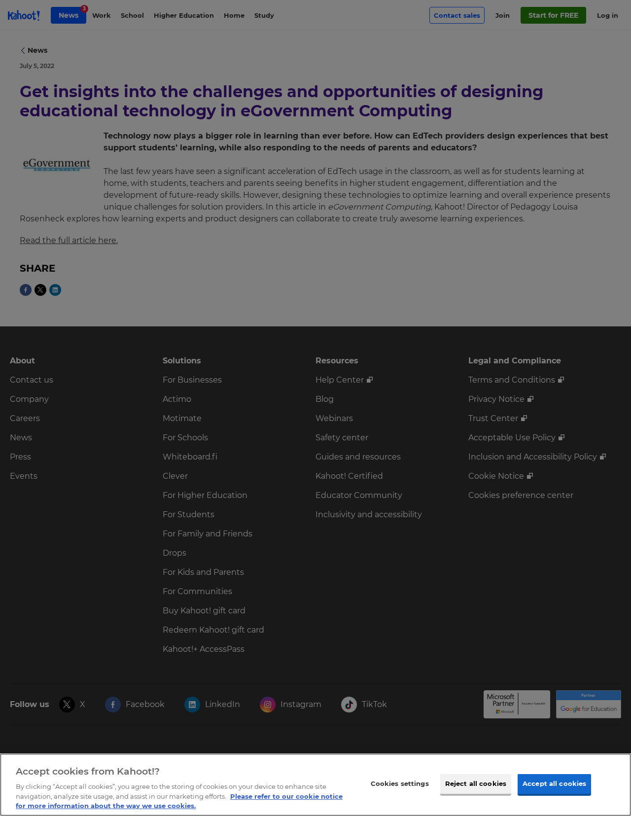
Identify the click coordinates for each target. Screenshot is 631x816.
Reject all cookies (475, 783)
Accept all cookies (554, 783)
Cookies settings (400, 783)
